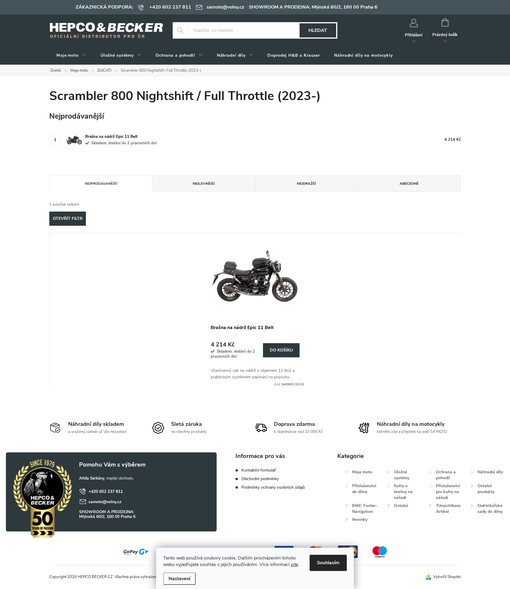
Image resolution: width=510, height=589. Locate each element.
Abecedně (409, 183)
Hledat (317, 30)
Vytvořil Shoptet (447, 577)
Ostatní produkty (486, 489)
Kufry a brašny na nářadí (403, 491)
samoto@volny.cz (105, 502)
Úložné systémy (401, 475)
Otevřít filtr (68, 218)
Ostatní (401, 505)
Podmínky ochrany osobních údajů (273, 487)
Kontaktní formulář (258, 470)
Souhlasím (328, 562)
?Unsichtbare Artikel (448, 508)
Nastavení (179, 578)
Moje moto (362, 472)
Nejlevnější (204, 183)
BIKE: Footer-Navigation (364, 508)
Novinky (359, 519)
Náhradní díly (490, 472)
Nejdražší (306, 183)
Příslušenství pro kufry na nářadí (448, 491)
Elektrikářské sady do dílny (490, 508)
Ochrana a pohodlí (446, 475)
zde (294, 564)
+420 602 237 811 (106, 491)
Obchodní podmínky (260, 479)
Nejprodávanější (101, 183)
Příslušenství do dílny (364, 489)
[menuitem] (71, 55)
